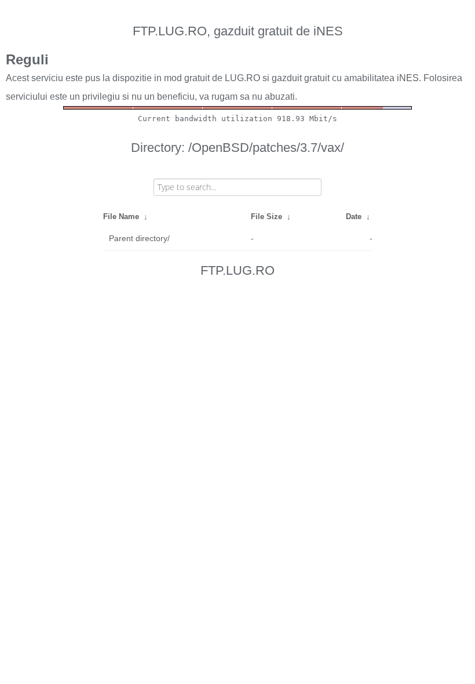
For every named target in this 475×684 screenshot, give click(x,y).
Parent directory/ (139, 238)
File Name (121, 216)
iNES (408, 78)
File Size (266, 216)
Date (353, 216)
